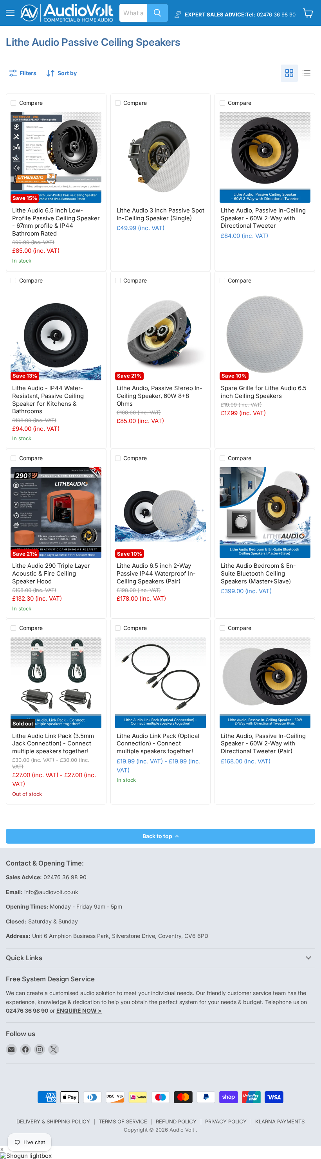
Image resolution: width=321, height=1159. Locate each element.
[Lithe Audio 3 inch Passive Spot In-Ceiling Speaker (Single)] (160, 157)
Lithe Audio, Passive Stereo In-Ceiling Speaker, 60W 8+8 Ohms (159, 395)
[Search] (157, 13)
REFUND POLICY (176, 1121)
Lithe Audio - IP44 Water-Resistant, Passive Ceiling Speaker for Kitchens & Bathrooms (48, 399)
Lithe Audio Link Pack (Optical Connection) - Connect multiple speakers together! (158, 743)
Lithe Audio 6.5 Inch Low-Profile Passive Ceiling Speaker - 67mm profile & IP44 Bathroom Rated (56, 222)
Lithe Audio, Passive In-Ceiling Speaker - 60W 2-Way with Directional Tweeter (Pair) (263, 743)
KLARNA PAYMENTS (280, 1121)
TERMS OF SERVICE (123, 1121)
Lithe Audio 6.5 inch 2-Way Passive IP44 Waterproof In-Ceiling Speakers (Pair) (156, 573)
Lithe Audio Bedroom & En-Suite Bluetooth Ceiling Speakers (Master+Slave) (258, 573)
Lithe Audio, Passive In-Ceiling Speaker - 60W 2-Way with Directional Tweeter (263, 218)
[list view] (306, 73)
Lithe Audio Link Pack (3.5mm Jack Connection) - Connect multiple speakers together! (53, 743)
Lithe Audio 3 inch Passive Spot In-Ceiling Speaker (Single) (160, 214)
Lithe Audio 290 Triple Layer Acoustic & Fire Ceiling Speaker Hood (51, 573)
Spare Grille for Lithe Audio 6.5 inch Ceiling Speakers (264, 392)
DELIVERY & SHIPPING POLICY (53, 1121)
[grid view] (289, 73)
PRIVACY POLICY (226, 1121)
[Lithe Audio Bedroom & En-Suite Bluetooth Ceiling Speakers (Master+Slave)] (265, 512)
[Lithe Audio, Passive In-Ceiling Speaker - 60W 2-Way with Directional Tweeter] (265, 157)
